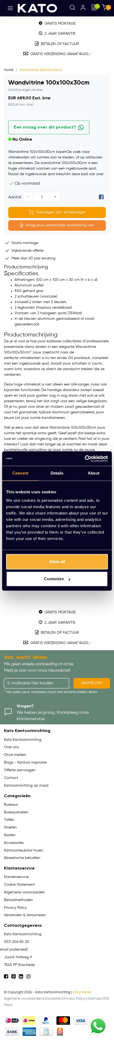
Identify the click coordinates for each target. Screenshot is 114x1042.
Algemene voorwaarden (23, 998)
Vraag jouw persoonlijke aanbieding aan (59, 225)
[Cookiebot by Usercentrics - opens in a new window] (85, 458)
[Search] (72, 8)
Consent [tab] (20, 473)
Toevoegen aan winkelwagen (61, 212)
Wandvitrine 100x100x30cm (41, 70)
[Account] (83, 8)
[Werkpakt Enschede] (59, 1032)
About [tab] (93, 473)
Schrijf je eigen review (25, 90)
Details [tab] (57, 473)
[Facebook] (101, 197)
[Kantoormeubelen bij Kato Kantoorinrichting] (37, 8)
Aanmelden (91, 683)
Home (9, 70)
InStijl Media (82, 992)
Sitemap (94, 998)
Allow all (57, 561)
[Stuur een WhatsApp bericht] (98, 1026)
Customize (54, 579)
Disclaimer (53, 998)
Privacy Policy (74, 998)
